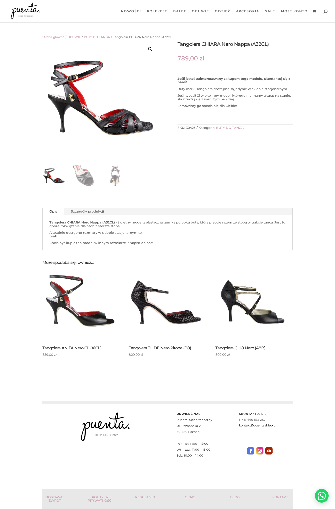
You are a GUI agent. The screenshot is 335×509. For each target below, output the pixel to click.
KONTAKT (280, 497)
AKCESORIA (247, 11)
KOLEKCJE (157, 11)
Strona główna (53, 37)
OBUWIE (200, 11)
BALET (179, 11)
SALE (270, 11)
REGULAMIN (145, 497)
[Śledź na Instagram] (259, 450)
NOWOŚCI (131, 11)
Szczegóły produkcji (87, 211)
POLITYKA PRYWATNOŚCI (100, 499)
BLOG (235, 497)
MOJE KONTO (294, 11)
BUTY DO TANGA (97, 37)
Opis (53, 211)
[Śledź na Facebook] (250, 450)
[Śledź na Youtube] (269, 450)
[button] (150, 49)
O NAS (190, 497)
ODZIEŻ (222, 11)
